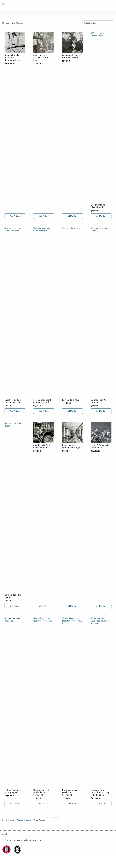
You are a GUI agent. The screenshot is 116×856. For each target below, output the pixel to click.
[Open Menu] (112, 4)
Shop (12, 820)
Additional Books (24, 820)
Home (4, 820)
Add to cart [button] (15, 216)
